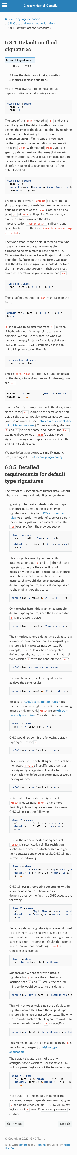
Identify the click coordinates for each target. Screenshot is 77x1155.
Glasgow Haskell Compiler (41, 5)
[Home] (6, 19)
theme (42, 1144)
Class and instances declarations (32, 23)
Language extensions (26, 19)
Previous (16, 1123)
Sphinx (23, 1144)
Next (63, 1123)
